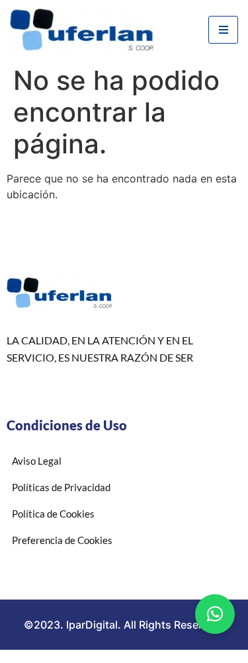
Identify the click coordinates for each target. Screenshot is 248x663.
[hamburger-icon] (223, 30)
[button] (215, 614)
